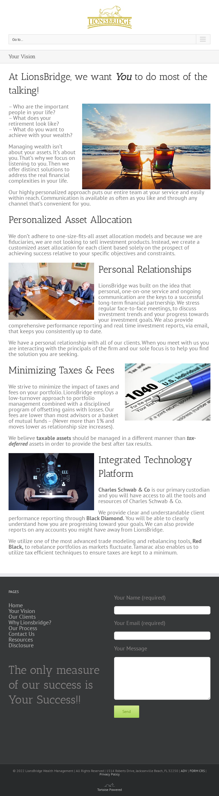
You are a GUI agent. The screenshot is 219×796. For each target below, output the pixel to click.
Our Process (23, 628)
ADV (184, 771)
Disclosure (21, 645)
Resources (21, 639)
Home (16, 605)
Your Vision (22, 611)
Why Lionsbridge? (30, 622)
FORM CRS (197, 771)
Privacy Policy (110, 774)
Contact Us (22, 634)
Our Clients (22, 616)
